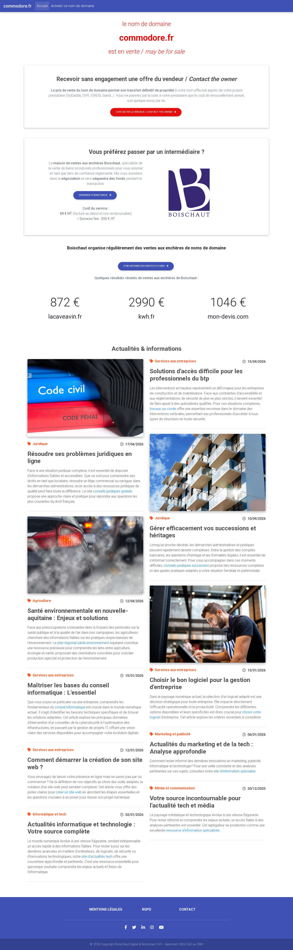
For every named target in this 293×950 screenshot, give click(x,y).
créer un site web (69, 792)
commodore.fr (146, 38)
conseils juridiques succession (186, 565)
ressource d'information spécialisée (193, 830)
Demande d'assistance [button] (93, 195)
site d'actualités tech (97, 856)
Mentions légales (105, 909)
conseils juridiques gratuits (112, 491)
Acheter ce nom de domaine (72, 6)
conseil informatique (70, 707)
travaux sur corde (163, 409)
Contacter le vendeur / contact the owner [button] (144, 112)
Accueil (43, 6)
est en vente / (146, 51)
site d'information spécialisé (234, 771)
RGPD (146, 909)
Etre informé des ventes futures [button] (144, 266)
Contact (187, 909)
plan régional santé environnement (83, 643)
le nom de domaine (146, 24)
